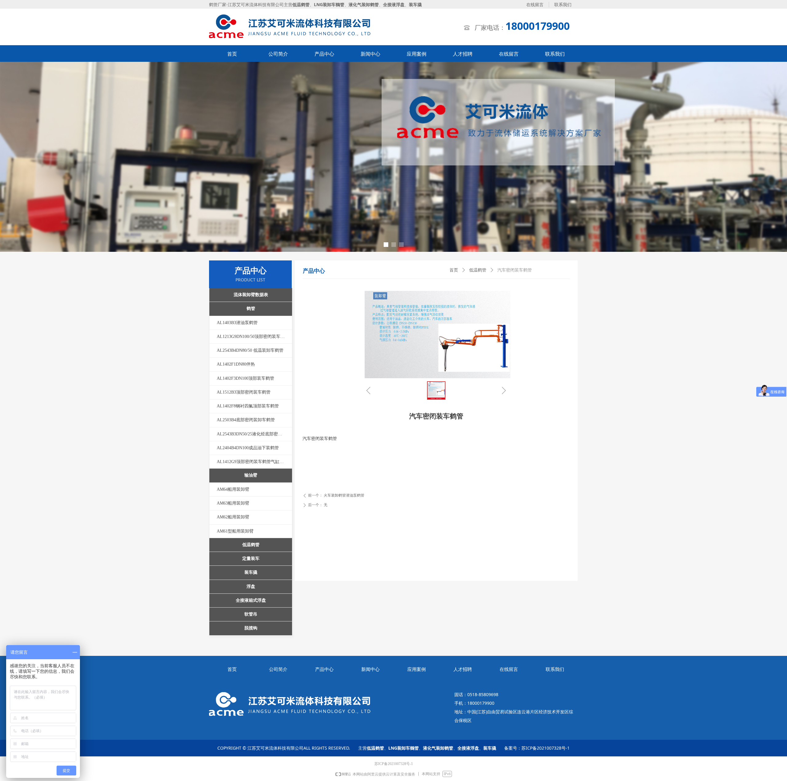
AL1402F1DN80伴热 (236, 364)
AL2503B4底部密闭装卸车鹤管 (246, 420)
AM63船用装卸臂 (233, 503)
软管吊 (250, 614)
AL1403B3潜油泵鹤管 (237, 322)
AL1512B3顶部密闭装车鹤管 (244, 392)
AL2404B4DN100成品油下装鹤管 (248, 448)
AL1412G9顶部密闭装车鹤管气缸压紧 (252, 461)
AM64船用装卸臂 (233, 489)
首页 (453, 270)
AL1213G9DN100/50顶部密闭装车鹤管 (253, 336)
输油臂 (250, 475)
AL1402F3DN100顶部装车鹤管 (245, 378)
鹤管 (251, 308)
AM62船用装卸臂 (233, 517)
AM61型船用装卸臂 (235, 531)
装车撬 (250, 572)
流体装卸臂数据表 (251, 294)
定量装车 (250, 558)
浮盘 (251, 586)
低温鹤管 (477, 270)
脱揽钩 (250, 628)
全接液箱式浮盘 (251, 600)
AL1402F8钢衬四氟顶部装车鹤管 (248, 406)
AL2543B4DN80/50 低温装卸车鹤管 (250, 350)
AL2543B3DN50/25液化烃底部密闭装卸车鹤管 (254, 434)
